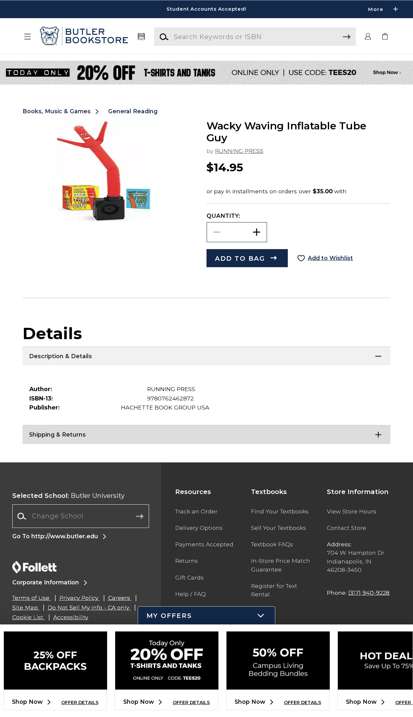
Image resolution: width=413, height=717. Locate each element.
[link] (385, 37)
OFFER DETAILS (79, 702)
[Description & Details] (206, 354)
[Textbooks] (141, 37)
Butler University (68, 496)
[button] (206, 9)
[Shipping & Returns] (206, 433)
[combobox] (80, 516)
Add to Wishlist (330, 258)
